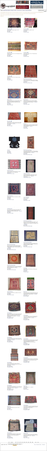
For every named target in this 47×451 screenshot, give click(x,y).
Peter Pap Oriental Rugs (27, 150)
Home (1, 10)
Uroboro (8, 150)
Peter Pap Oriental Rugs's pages (28, 82)
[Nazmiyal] (36, 8)
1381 (22, 442)
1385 (30, 442)
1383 (26, 442)
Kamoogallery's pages (26, 319)
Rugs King (25, 386)
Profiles (15, 10)
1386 (32, 442)
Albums (24, 10)
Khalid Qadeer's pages (27, 104)
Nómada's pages (26, 128)
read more (8, 102)
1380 (20, 442)
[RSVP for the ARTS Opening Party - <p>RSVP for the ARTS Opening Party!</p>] (23, 443)
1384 (28, 442)
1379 (18, 442)
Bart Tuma (25, 291)
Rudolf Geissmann (10, 170)
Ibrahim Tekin (9, 99)
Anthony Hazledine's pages (27, 177)
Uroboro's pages (9, 153)
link (18, 101)
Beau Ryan (9, 121)
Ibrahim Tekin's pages (26, 437)
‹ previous (11, 442)
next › (36, 442)
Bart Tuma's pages (26, 296)
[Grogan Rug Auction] (22, 8)
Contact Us (43, 444)
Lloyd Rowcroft (9, 208)
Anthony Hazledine (27, 173)
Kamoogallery (26, 315)
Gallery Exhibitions (28, 10)
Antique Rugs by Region (6, 10)
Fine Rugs (25, 268)
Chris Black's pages (9, 56)
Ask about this (9, 30)
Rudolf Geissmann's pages (10, 173)
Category (12, 10)
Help (35, 444)
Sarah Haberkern (10, 195)
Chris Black (9, 52)
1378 (15, 442)
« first (9, 442)
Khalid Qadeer (26, 99)
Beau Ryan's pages (9, 125)
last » (38, 442)
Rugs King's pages (26, 389)
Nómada (25, 123)
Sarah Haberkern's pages (10, 199)
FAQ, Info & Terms (38, 444)
